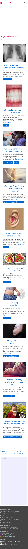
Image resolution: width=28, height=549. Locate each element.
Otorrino (6, 247)
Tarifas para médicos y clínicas (8, 513)
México (12, 535)
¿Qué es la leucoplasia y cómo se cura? (14, 111)
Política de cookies (13, 529)
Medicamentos (16, 521)
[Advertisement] (14, 19)
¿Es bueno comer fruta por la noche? (14, 269)
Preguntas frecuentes (6, 522)
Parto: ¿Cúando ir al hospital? (14, 341)
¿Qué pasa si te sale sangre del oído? (14, 234)
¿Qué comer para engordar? (14, 303)
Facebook (10, 541)
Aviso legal (3, 529)
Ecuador (4, 535)
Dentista (6, 125)
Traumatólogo (8, 79)
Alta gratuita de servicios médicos (9, 511)
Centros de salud (5, 521)
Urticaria (6, 396)
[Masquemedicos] (7, 2)
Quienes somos (4, 527)
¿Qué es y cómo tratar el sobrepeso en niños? (14, 150)
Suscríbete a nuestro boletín (10, 544)
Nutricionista (7, 282)
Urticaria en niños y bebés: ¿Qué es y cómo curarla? (14, 382)
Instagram (5, 543)
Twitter (18, 541)
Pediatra (16, 162)
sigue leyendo (19, 76)
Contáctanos (14, 527)
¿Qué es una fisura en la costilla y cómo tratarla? (14, 66)
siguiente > (21, 453)
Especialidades (4, 517)
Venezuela (5, 536)
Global (13, 536)
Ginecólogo (20, 202)
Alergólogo (19, 437)
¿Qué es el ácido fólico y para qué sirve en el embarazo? (14, 188)
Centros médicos (5, 519)
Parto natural (7, 356)
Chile (3, 533)
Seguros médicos (15, 517)
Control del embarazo (10, 202)
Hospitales (16, 519)
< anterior (4, 451)
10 (8, 453)
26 (14, 453)
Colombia (11, 533)
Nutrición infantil (8, 162)
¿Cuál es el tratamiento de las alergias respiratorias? (14, 422)
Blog (3, 541)
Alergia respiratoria (9, 437)
